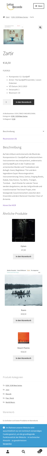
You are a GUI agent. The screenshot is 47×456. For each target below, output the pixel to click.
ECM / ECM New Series (19, 17)
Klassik (8, 394)
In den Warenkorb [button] (23, 256)
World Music (10, 402)
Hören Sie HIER (9, 205)
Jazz (7, 390)
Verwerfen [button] (7, 443)
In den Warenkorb (23, 102)
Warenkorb (36, 449)
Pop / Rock (10, 398)
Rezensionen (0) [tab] (10, 138)
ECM (13, 119)
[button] (40, 27)
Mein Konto (8, 452)
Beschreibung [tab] (9, 131)
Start (8, 17)
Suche (23, 452)
